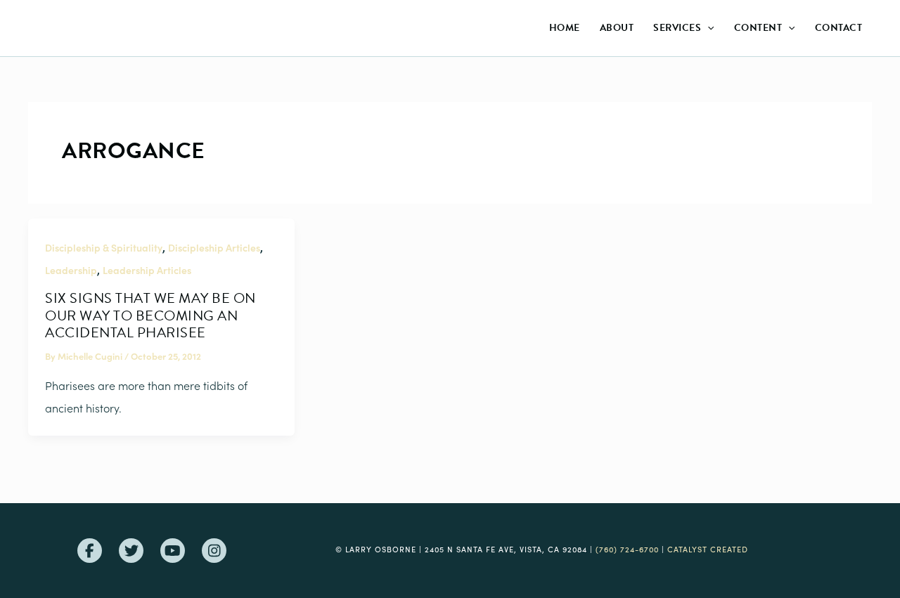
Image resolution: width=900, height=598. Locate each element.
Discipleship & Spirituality (103, 247)
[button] (707, 28)
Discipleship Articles (214, 247)
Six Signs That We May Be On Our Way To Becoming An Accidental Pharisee (150, 315)
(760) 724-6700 (627, 549)
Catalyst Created (707, 549)
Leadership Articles (147, 270)
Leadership (71, 270)
